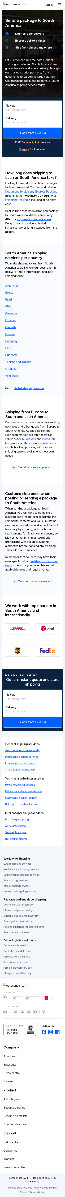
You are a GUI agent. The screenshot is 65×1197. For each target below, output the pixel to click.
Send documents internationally (22, 750)
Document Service (17, 191)
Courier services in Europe (18, 904)
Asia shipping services (15, 880)
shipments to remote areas (34, 219)
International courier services (21, 797)
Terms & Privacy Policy (32, 1192)
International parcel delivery (20, 763)
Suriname (11, 355)
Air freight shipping (15, 825)
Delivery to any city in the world (22, 804)
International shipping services (20, 891)
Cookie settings (49, 1187)
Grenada (10, 327)
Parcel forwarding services (20, 784)
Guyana (10, 334)
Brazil (8, 299)
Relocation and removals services (23, 791)
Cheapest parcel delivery (17, 973)
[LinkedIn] (58, 1032)
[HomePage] (32, 985)
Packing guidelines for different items (23, 926)
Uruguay (10, 369)
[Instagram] (51, 1032)
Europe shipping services (17, 863)
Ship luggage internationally (20, 769)
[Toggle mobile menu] (59, 5)
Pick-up (10, 105)
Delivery (11, 118)
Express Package (46, 191)
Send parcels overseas (16, 932)
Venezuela (11, 375)
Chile (8, 306)
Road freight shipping (17, 819)
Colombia (11, 313)
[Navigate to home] (16, 5)
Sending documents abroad (18, 921)
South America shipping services (21, 874)
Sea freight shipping (16, 832)
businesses (29, 439)
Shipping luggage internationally (20, 915)
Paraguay (11, 341)
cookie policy (32, 1187)
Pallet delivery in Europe (16, 956)
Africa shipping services (16, 885)
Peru (8, 348)
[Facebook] (45, 1032)
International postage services (21, 756)
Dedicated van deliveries (17, 951)
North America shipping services (21, 869)
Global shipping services (29, 388)
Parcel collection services (17, 967)
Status (20, 1187)
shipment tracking (16, 200)
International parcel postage (18, 910)
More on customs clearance (34, 581)
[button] (32, 119)
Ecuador (10, 320)
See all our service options (34, 467)
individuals (48, 439)
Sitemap (11, 1187)
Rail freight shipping (16, 838)
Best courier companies (16, 962)
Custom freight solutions (16, 945)
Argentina (11, 285)
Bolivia (9, 292)
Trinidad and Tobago (18, 362)
